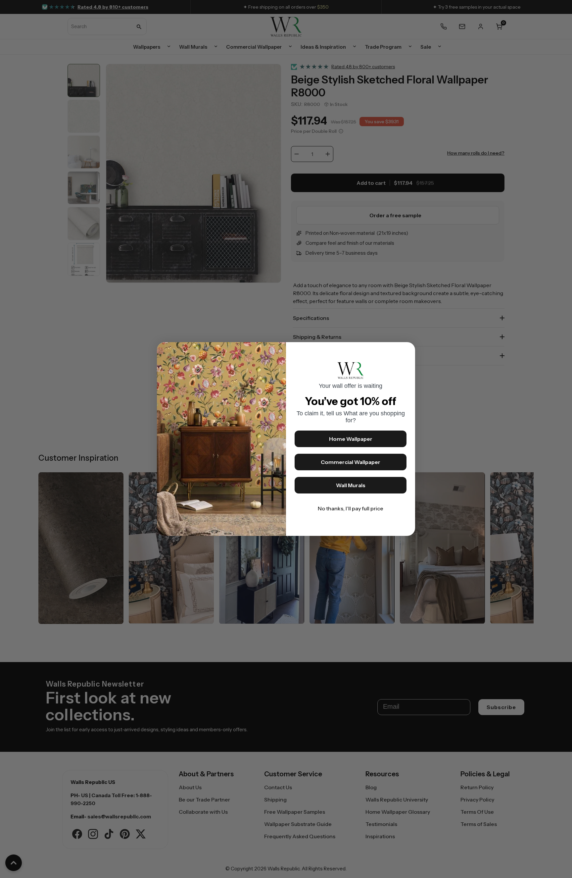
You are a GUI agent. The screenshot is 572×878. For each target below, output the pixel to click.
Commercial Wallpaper (350, 462)
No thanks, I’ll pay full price (350, 508)
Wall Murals (350, 485)
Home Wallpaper (350, 439)
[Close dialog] (407, 350)
